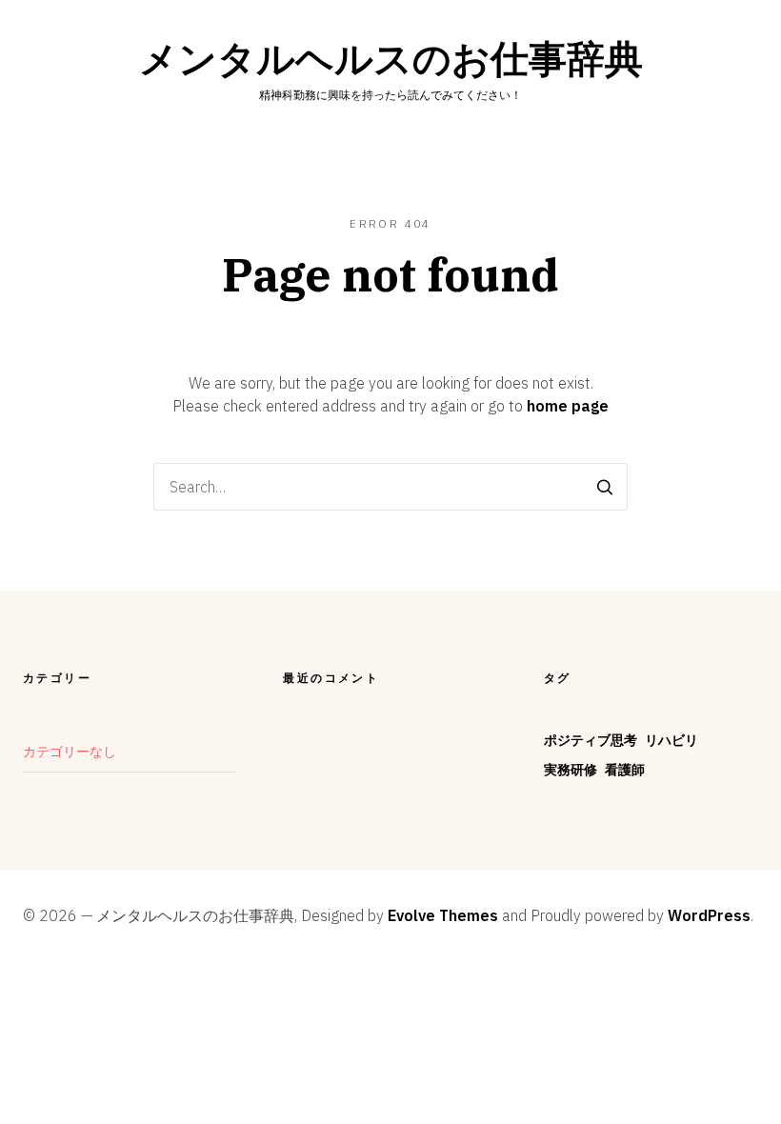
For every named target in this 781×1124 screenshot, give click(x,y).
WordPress (709, 915)
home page (568, 405)
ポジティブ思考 (590, 740)
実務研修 (570, 769)
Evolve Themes (443, 915)
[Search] (604, 486)
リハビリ (671, 740)
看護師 (625, 769)
